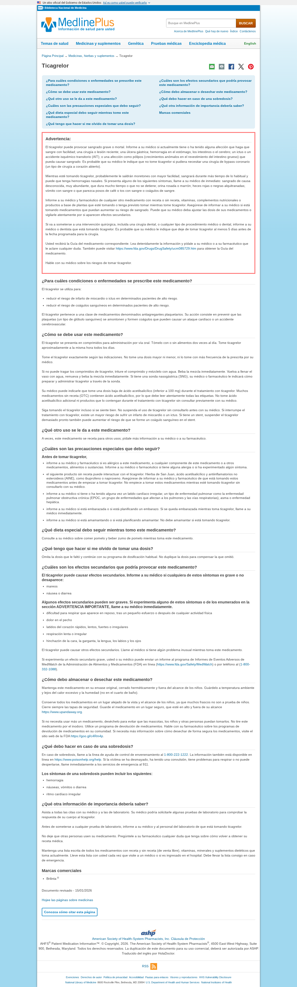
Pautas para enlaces (156, 977)
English (250, 43)
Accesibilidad (136, 977)
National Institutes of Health (216, 982)
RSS (145, 966)
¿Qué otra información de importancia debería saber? (201, 105)
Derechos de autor (91, 977)
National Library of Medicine (80, 982)
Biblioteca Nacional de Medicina (66, 8)
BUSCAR (246, 23)
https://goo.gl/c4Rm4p (87, 736)
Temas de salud (54, 44)
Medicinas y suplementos (98, 44)
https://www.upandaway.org (62, 712)
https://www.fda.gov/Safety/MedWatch (184, 664)
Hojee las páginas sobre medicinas (67, 900)
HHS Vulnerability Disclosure (215, 977)
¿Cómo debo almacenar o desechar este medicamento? (203, 92)
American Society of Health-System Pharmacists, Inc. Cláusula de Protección (148, 939)
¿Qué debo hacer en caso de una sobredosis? (196, 99)
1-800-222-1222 (176, 754)
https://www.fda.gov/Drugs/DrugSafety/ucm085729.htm (156, 248)
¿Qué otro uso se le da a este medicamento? (81, 99)
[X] (241, 66)
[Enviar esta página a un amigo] (211, 66)
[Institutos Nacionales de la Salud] (41, 8)
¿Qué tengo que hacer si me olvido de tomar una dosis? (90, 124)
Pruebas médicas (166, 44)
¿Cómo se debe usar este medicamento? (78, 92)
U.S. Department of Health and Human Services (173, 982)
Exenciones (72, 977)
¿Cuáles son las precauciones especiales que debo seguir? (93, 105)
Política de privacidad (115, 977)
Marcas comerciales (174, 112)
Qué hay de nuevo (216, 31)
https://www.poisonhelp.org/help (78, 759)
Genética (136, 44)
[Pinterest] (250, 66)
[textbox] (201, 23)
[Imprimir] (221, 66)
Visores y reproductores (183, 977)
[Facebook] (231, 66)
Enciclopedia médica (207, 44)
